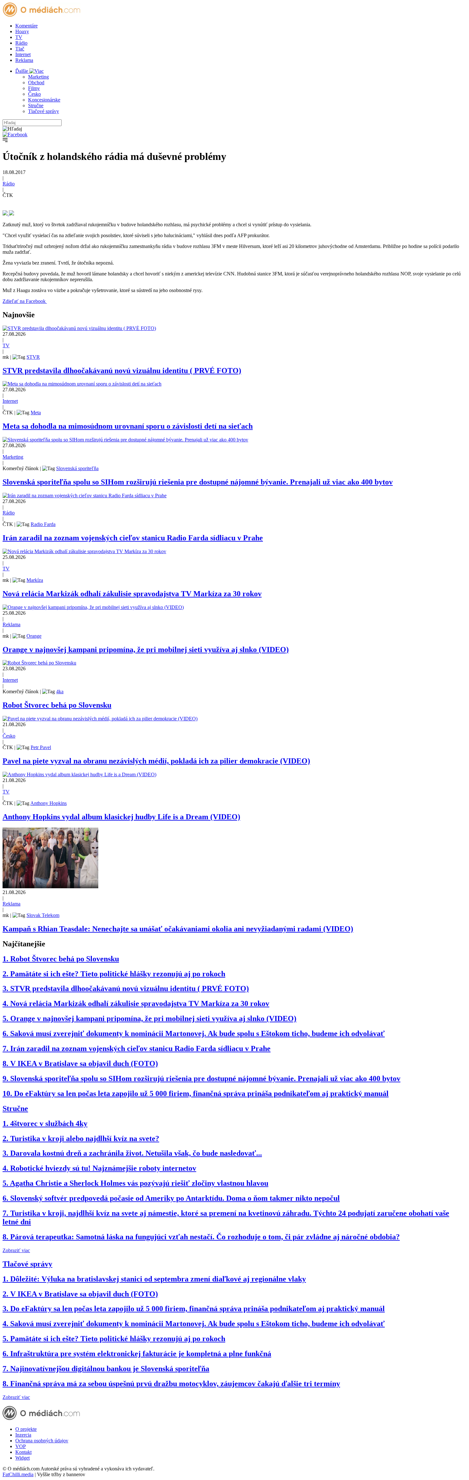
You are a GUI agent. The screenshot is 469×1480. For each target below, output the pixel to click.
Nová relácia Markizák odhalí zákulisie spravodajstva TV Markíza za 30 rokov (132, 594)
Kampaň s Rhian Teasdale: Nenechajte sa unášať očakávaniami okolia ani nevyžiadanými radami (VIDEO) (178, 929)
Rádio (21, 43)
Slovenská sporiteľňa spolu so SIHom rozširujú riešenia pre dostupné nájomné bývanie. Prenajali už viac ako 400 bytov (198, 482)
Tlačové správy (43, 111)
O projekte (26, 1429)
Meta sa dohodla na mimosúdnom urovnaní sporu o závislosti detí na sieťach (128, 426)
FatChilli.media (18, 1474)
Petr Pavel (41, 747)
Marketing (38, 76)
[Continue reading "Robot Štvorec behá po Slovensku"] (39, 662)
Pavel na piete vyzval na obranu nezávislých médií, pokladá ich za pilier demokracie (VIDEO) (156, 761)
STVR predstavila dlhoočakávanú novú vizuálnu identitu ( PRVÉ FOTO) (122, 370)
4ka (59, 691)
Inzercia (23, 1435)
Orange (33, 636)
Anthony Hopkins (48, 803)
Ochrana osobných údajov (41, 1440)
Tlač (19, 48)
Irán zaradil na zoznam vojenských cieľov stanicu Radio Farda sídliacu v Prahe (133, 538)
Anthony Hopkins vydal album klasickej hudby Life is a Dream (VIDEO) (121, 817)
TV (18, 37)
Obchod (36, 82)
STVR (33, 357)
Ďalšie (22, 71)
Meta (36, 412)
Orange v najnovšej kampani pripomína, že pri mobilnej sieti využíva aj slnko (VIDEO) (146, 649)
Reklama (24, 60)
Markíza (34, 580)
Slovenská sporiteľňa (77, 468)
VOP (20, 1446)
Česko (34, 94)
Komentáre (26, 25)
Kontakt (23, 1452)
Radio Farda (43, 524)
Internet (23, 54)
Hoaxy (22, 31)
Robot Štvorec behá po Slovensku (57, 705)
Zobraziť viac (16, 1250)
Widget (22, 1458)
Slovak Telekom (42, 915)
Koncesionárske (44, 99)
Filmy (34, 88)
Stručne (35, 105)
